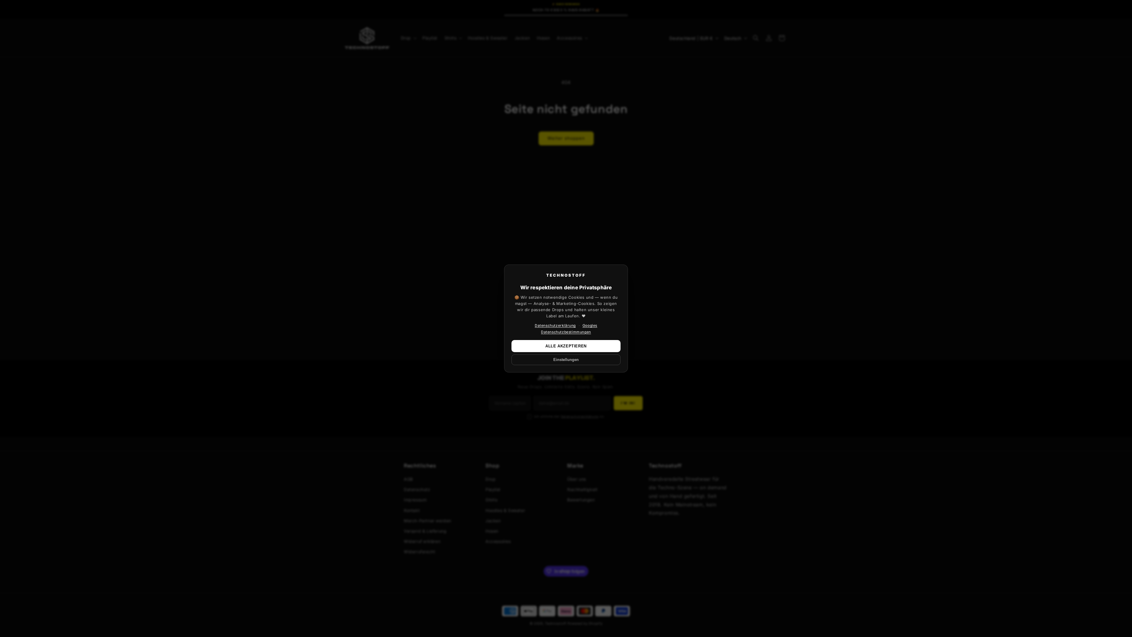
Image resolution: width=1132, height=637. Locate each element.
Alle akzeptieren (566, 346)
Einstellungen (566, 360)
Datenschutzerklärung (555, 325)
